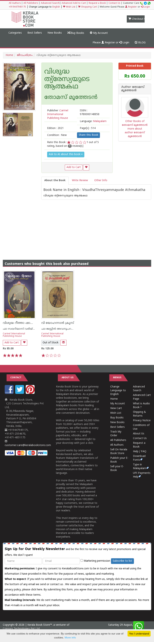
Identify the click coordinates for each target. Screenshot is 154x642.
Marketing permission (96, 561)
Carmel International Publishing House (14, 335)
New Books (55, 33)
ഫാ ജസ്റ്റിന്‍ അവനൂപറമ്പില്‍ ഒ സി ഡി (65, 329)
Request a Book (97, 3)
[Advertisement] (77, 226)
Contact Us (114, 3)
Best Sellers (34, 33)
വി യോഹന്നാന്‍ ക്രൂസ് (57, 323)
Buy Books (77, 33)
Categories (15, 33)
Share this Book (88, 135)
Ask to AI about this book (65, 154)
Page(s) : (88, 128)
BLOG (141, 42)
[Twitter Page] (20, 393)
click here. (37, 589)
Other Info (100, 180)
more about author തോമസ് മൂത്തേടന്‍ (135, 132)
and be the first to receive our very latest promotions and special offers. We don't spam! (75, 552)
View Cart (116, 408)
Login (146, 7)
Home (9, 55)
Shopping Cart (88, 7)
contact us (57, 584)
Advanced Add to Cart (74, 3)
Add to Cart (73, 167)
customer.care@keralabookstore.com (28, 445)
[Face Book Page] (9, 393)
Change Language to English (118, 390)
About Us (138, 433)
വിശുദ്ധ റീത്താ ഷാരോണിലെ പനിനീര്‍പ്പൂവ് (34, 323)
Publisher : (57, 114)
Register (132, 7)
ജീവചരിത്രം (25, 55)
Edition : (55, 128)
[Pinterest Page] (30, 393)
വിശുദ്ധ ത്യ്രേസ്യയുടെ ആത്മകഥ (67, 79)
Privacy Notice (142, 420)
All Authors (15, 3)
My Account (100, 33)
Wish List (70, 7)
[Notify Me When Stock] (63, 343)
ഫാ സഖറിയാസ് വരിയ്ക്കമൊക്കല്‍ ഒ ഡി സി (32, 329)
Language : (93, 121)
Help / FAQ (139, 451)
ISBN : (89, 112)
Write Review (80, 180)
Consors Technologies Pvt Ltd (21, 628)
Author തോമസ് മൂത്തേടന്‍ (132, 89)
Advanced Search (50, 3)
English (56, 7)
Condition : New (57, 135)
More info (70, 637)
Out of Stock (50, 342)
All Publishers (30, 3)
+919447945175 (17, 7)
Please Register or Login (111, 42)
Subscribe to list (122, 561)
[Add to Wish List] (86, 167)
